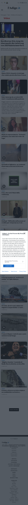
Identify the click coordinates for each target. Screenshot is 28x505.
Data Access (14, 271)
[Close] (24, 233)
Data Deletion (5, 271)
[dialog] (14, 252)
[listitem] (14, 261)
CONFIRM (9, 266)
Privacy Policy (22, 271)
